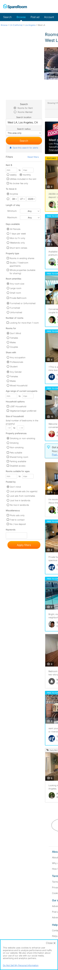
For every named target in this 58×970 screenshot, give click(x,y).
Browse (21, 17)
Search (7, 17)
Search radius (24, 129)
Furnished (15, 308)
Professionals (16, 362)
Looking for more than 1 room (24, 322)
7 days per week (18, 233)
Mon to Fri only (17, 238)
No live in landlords (19, 505)
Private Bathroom (18, 298)
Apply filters (24, 545)
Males (13, 342)
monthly (27, 174)
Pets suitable (16, 452)
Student (14, 366)
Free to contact (17, 519)
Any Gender (16, 372)
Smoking (14, 443)
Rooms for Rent (25, 108)
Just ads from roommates (22, 496)
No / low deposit (18, 524)
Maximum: (12, 217)
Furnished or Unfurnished (22, 303)
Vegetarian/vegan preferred (23, 410)
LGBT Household (18, 406)
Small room (15, 292)
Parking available (18, 461)
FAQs (55, 936)
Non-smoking (17, 447)
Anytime (14, 194)
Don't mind (15, 486)
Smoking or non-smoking (22, 438)
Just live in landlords (20, 500)
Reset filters (33, 157)
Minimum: (12, 211)
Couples (14, 347)
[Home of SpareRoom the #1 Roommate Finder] (15, 6)
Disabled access (17, 465)
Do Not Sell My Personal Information (21, 965)
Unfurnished (16, 312)
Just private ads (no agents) (23, 491)
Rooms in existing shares (22, 258)
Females (14, 338)
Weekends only (17, 242)
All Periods (15, 229)
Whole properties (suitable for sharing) (22, 272)
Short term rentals (18, 248)
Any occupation (17, 357)
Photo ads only (17, 515)
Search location (23, 117)
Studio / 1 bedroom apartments (19, 264)
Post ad (35, 17)
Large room (15, 288)
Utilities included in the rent (23, 179)
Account (49, 17)
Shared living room (19, 457)
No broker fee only (19, 183)
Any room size (17, 283)
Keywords (10, 530)
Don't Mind (15, 333)
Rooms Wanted (24, 112)
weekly (13, 174)
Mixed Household (18, 385)
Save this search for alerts (25, 147)
